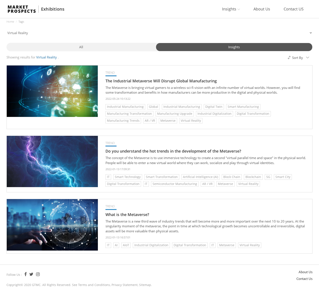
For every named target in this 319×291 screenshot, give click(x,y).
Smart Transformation (162, 177)
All (81, 47)
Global (153, 107)
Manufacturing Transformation (129, 113)
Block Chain (231, 177)
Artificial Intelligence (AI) (200, 177)
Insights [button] (229, 9)
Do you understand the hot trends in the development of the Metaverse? (173, 151)
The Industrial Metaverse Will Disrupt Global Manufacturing (161, 80)
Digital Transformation (253, 113)
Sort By (297, 57)
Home (10, 21)
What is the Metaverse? (127, 214)
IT (108, 177)
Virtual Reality (191, 120)
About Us (261, 9)
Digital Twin (213, 107)
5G (268, 177)
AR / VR (150, 120)
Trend (110, 72)
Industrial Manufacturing (125, 107)
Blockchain (253, 177)
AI (116, 245)
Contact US (294, 9)
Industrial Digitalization (214, 113)
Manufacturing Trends (123, 120)
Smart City (282, 177)
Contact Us (304, 278)
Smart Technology (128, 177)
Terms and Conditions (94, 285)
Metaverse (168, 120)
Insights (234, 47)
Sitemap (145, 285)
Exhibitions (52, 9)
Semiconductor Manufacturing (175, 184)
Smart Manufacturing (243, 107)
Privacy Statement (125, 285)
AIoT (126, 245)
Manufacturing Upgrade (174, 113)
